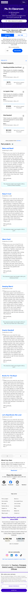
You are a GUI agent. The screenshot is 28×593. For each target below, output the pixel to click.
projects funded (20, 539)
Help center (14, 493)
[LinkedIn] (12, 555)
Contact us (16, 513)
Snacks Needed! (8, 330)
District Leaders (7, 567)
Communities (17, 506)
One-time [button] (20, 35)
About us (16, 498)
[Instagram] (7, 555)
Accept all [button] (14, 590)
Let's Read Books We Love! (11, 415)
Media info (16, 510)
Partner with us (5, 506)
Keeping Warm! (7, 286)
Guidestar (13, 535)
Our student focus (18, 501)
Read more (14, 470)
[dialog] (14, 582)
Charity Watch (7, 533)
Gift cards (4, 503)
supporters (7, 539)
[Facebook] (16, 555)
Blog (15, 508)
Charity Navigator (17, 533)
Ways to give (5, 513)
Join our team (17, 503)
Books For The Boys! (9, 376)
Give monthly (5, 501)
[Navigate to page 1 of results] (7, 456)
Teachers (15, 565)
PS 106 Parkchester (14, 12)
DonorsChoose (4, 2)
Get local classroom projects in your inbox (14, 559)
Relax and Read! (7, 148)
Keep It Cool (6, 194)
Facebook (10, 484)
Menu (23, 2)
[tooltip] (20, 17)
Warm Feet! (6, 239)
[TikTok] (21, 555)
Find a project (5, 498)
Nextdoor (24, 484)
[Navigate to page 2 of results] (21, 456)
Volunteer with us (6, 510)
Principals (22, 565)
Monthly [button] (7, 35)
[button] (14, 21)
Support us (4, 508)
